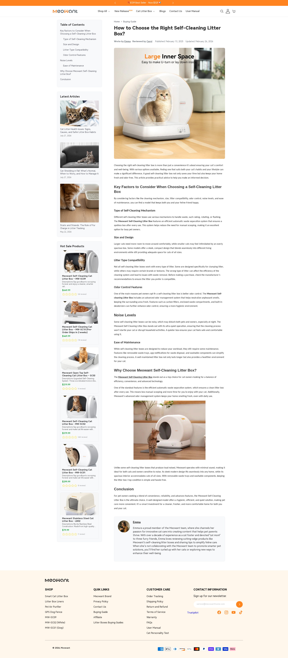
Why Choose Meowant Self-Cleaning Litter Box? (78, 72)
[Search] (222, 11)
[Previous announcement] (115, 3)
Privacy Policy (100, 601)
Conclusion (65, 79)
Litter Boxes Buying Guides (108, 622)
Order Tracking (155, 596)
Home (117, 21)
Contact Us (99, 606)
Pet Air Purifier (53, 606)
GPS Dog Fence (53, 612)
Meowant (65, 648)
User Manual (154, 627)
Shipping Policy (155, 601)
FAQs (149, 622)
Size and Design (71, 44)
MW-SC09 (50, 617)
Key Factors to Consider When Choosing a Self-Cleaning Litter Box (78, 32)
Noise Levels (66, 60)
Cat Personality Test (158, 633)
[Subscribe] (239, 604)
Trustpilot (192, 612)
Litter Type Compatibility (75, 50)
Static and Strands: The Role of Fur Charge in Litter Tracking (77, 226)
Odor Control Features (74, 55)
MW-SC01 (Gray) (54, 627)
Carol (149, 41)
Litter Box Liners (54, 601)
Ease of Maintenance (73, 66)
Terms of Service (156, 612)
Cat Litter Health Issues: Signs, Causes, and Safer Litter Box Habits (78, 130)
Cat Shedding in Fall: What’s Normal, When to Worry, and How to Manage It (79, 172)
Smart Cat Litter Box (56, 596)
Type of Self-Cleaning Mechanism (79, 39)
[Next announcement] (173, 3)
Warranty (152, 617)
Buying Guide (129, 21)
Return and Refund (157, 606)
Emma (127, 41)
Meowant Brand (102, 596)
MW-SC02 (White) (55, 622)
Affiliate (97, 617)
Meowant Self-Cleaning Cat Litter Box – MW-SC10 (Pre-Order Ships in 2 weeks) (77, 329)
